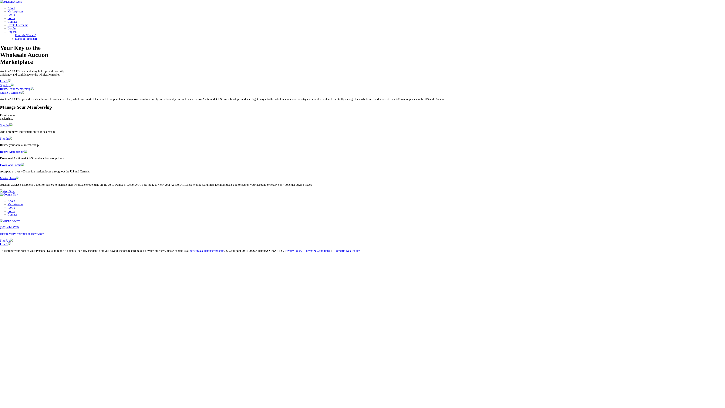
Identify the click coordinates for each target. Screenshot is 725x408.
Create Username (18, 25)
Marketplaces (15, 11)
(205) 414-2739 (9, 227)
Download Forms (10, 165)
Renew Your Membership (15, 88)
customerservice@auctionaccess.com (22, 233)
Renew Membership (12, 151)
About (11, 8)
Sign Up (5, 85)
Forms (11, 18)
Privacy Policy (293, 250)
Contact (12, 21)
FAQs (11, 14)
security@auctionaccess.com (207, 250)
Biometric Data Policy (346, 250)
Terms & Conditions (318, 250)
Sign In (4, 125)
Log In (12, 28)
